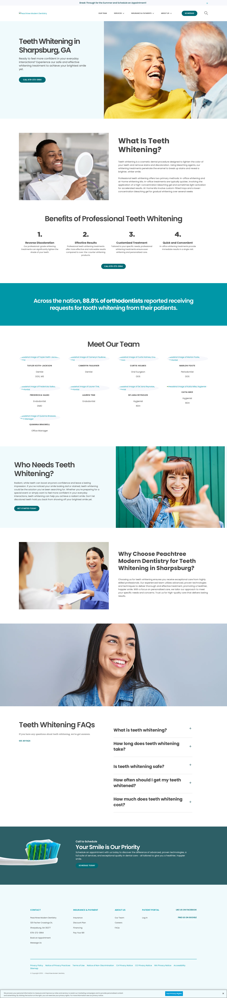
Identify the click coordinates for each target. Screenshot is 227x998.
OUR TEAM (102, 13)
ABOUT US (165, 13)
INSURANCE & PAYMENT (85, 909)
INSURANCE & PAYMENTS (141, 13)
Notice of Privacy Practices (57, 965)
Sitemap (34, 968)
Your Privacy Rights (174, 993)
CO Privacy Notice (143, 965)
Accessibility (179, 965)
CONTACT (35, 909)
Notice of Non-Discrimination (100, 965)
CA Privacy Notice (124, 965)
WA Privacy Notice (162, 965)
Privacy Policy (36, 965)
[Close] (223, 993)
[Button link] (206, 13)
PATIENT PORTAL (150, 909)
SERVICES (118, 13)
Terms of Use (79, 965)
